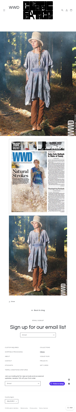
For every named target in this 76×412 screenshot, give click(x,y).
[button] (4, 10)
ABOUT (7, 356)
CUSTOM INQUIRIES (12, 347)
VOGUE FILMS (45, 356)
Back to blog (39, 310)
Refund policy (24, 408)
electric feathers (13, 408)
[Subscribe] (53, 335)
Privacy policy (33, 408)
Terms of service (43, 408)
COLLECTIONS (45, 347)
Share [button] (13, 301)
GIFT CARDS (44, 365)
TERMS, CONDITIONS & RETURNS (16, 370)
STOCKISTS (9, 365)
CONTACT (8, 361)
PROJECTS (44, 361)
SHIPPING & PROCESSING (14, 352)
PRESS (42, 352)
